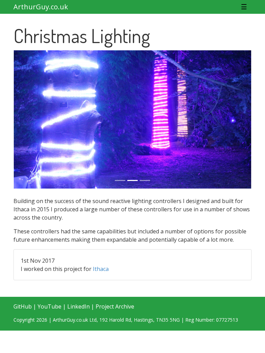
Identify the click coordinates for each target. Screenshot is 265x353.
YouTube (49, 306)
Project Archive (115, 306)
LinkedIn (78, 306)
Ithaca (101, 269)
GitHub (22, 306)
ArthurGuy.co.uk (40, 6)
